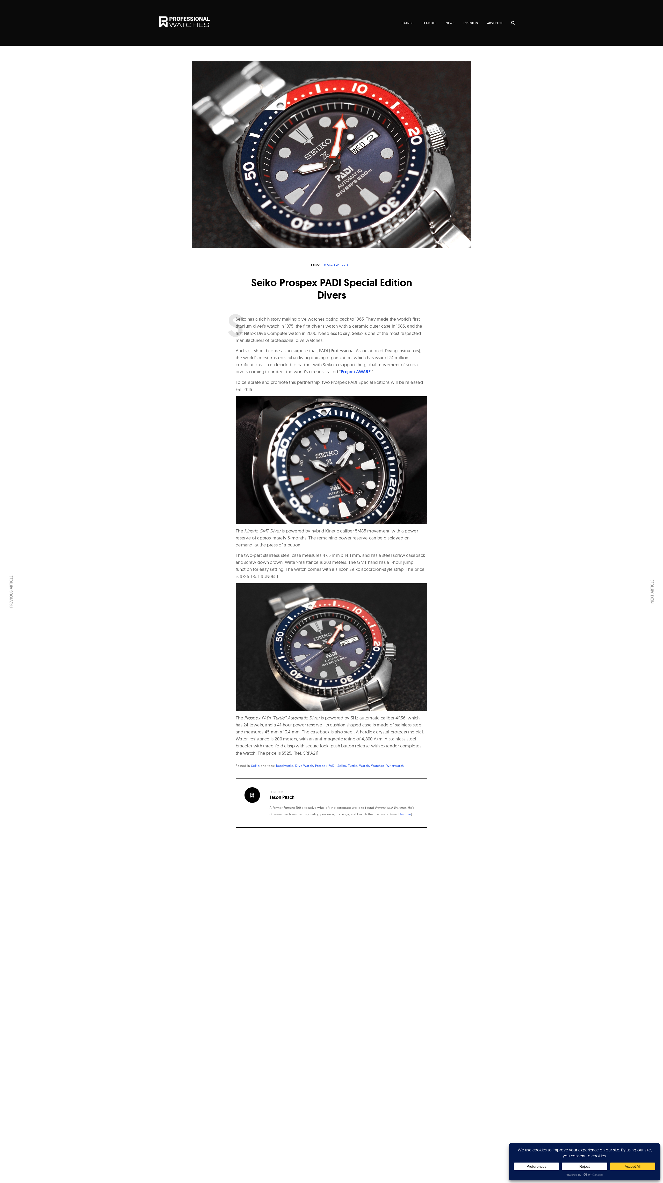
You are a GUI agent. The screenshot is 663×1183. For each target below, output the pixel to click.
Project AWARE (356, 371)
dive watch (304, 766)
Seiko (315, 264)
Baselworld (284, 766)
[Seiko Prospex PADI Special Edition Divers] (331, 154)
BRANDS (408, 23)
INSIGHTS (471, 23)
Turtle (352, 766)
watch (364, 766)
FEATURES (430, 23)
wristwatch (395, 766)
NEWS (450, 23)
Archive (405, 814)
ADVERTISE (495, 23)
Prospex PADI (325, 766)
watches (378, 766)
